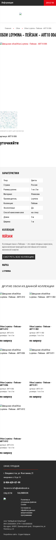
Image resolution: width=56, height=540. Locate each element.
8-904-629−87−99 (12, 482)
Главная (8, 28)
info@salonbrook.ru (20, 488)
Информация (7, 2)
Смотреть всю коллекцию (18, 257)
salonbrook (22, 493)
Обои (18, 28)
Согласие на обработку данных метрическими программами (28, 511)
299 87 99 (50, 3)
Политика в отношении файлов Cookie (28, 502)
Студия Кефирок (24, 534)
